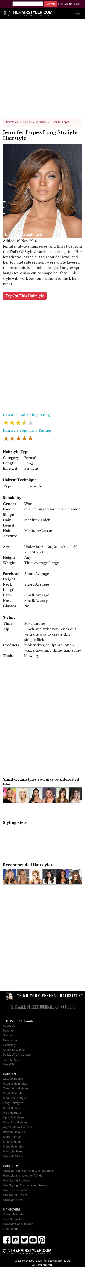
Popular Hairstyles (15, 1083)
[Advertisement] (42, 69)
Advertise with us (14, 1049)
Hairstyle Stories (13, 1156)
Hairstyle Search (13, 1151)
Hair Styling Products (17, 1180)
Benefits (8, 1030)
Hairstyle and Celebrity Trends (22, 1175)
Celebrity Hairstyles (15, 1088)
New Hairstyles (13, 1078)
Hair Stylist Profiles (15, 1194)
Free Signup (11, 1228)
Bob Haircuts (11, 1107)
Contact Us (10, 1059)
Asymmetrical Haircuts (17, 1127)
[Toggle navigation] (77, 13)
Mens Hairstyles (13, 1146)
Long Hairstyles (13, 1103)
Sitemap (8, 1035)
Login (77, 4)
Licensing (9, 1045)
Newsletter (10, 1040)
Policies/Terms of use (17, 1054)
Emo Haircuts (12, 1141)
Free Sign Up (65, 4)
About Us (9, 1025)
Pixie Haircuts (12, 1112)
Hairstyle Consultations (18, 1224)
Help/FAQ (9, 1064)
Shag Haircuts (12, 1136)
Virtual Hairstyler (13, 1214)
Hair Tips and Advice (16, 1190)
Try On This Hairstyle (25, 296)
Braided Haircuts (14, 1132)
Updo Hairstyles (13, 1117)
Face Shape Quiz (14, 1219)
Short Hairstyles (13, 1093)
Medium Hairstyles (15, 1098)
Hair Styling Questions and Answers (26, 1185)
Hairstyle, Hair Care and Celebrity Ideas (28, 1170)
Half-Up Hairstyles (15, 1122)
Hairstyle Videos (13, 1199)
